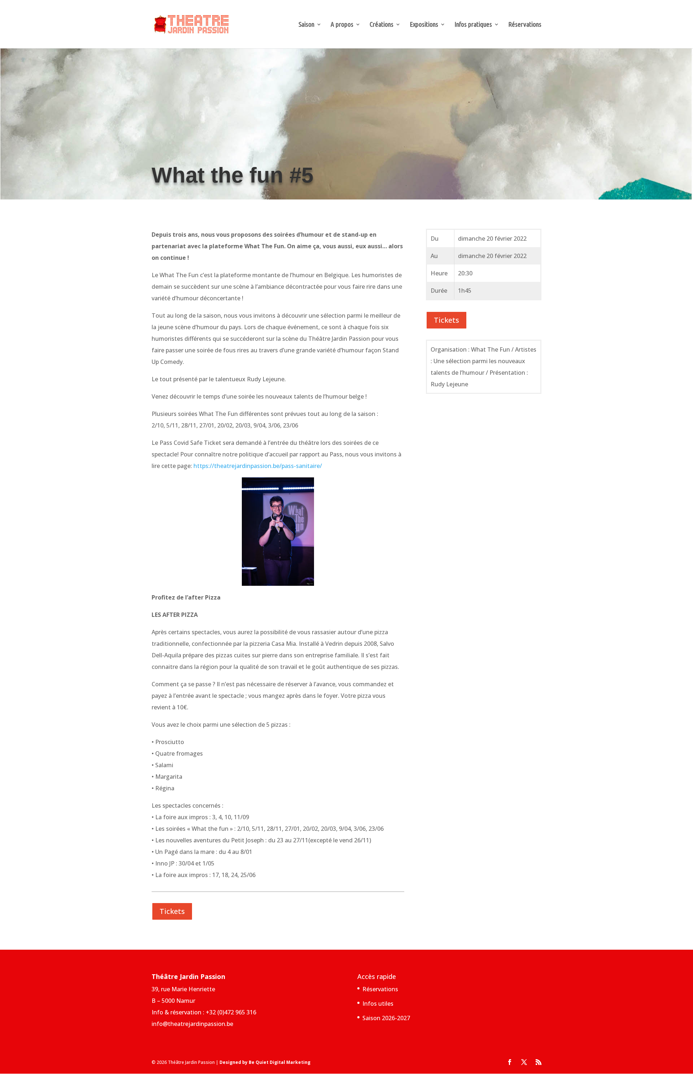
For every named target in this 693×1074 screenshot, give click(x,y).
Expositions (424, 25)
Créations (381, 25)
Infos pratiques (473, 25)
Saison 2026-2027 (386, 1018)
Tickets (172, 911)
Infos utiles (377, 1004)
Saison (306, 25)
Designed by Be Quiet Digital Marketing (264, 1062)
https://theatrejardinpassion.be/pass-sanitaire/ (257, 466)
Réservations (524, 25)
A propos (342, 25)
